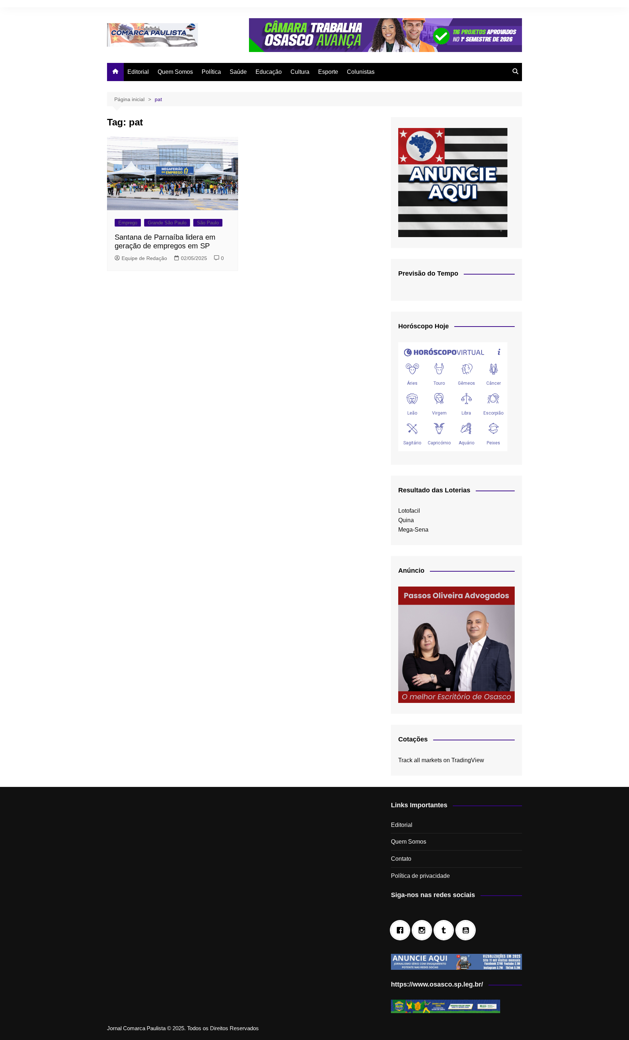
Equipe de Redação (144, 258)
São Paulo (208, 222)
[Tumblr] (445, 930)
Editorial (138, 72)
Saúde (238, 72)
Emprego (127, 222)
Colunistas (361, 72)
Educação (269, 72)
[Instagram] (424, 930)
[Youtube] (467, 930)
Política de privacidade (420, 876)
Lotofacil (409, 511)
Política (211, 72)
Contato (401, 859)
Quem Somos (175, 72)
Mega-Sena (413, 530)
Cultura (299, 72)
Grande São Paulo (167, 222)
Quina (406, 520)
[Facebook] (402, 930)
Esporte (328, 72)
